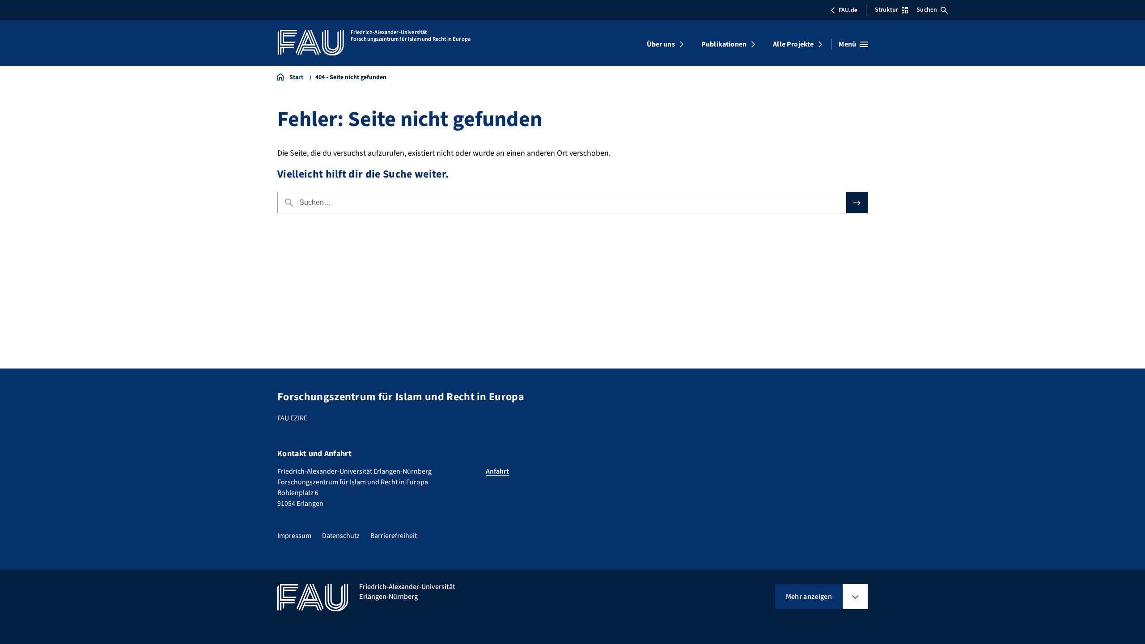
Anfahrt (497, 471)
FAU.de (848, 10)
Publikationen (723, 44)
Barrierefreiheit (393, 536)
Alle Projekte (793, 44)
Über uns (661, 44)
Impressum (294, 536)
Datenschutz (341, 536)
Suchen (926, 9)
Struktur (886, 9)
